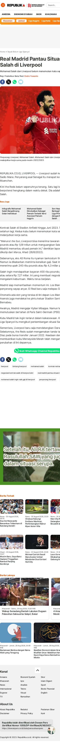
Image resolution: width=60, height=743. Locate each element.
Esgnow (3, 692)
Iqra (22, 681)
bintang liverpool (19, 366)
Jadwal (21, 21)
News (2, 685)
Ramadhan (25, 696)
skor (38, 14)
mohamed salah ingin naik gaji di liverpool (18, 379)
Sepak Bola (12, 52)
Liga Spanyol (24, 52)
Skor (43, 677)
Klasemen (7, 21)
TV (1, 696)
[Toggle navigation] (3, 5)
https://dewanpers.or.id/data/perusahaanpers (22, 728)
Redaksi (24, 709)
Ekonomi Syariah (23, 14)
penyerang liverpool (47, 379)
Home (2, 52)
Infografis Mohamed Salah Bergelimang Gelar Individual (11, 211)
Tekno (23, 689)
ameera (6, 14)
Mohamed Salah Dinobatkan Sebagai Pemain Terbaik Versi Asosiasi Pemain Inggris (36, 213)
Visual (23, 692)
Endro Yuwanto (31, 76)
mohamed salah (37, 366)
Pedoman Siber (47, 709)
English (44, 692)
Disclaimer (4, 713)
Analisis (24, 685)
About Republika (7, 709)
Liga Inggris (33, 21)
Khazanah (4, 681)
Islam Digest (46, 681)
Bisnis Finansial (47, 689)
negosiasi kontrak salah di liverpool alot (17, 373)
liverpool (4, 366)
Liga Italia (46, 21)
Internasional (5, 689)
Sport (43, 685)
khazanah (51, 14)
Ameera (3, 677)
